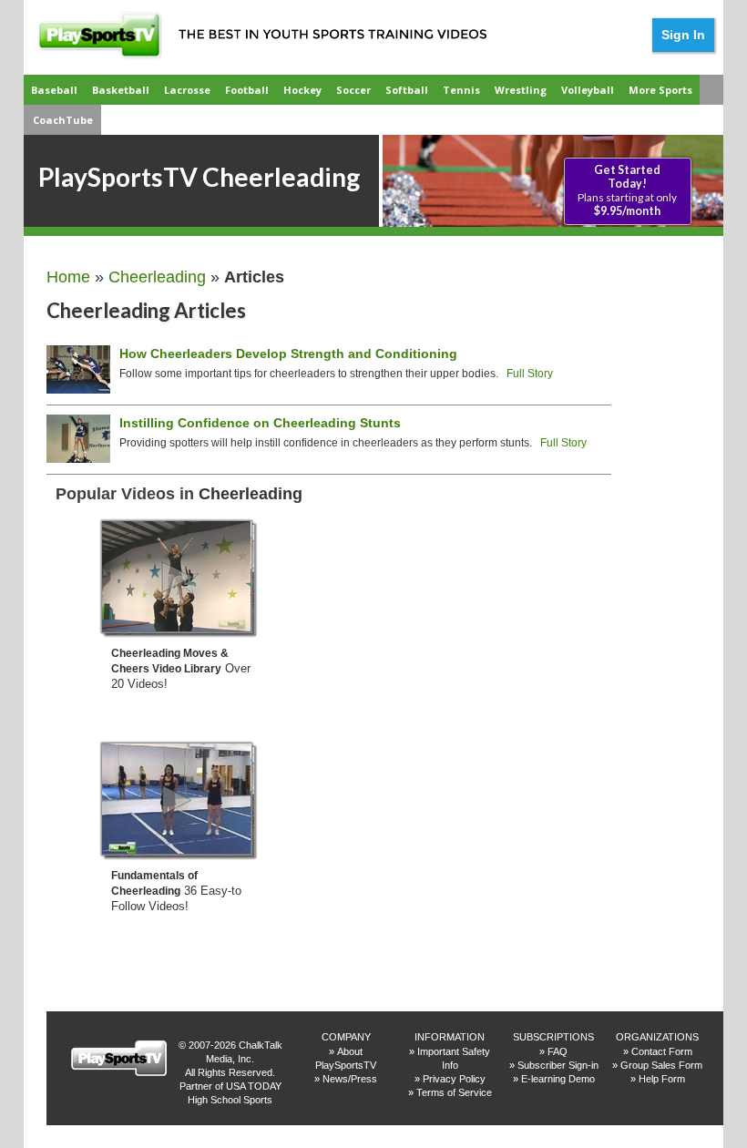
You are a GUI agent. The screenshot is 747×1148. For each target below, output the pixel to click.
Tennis (461, 90)
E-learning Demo (558, 1078)
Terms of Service (454, 1092)
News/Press (349, 1078)
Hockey (302, 90)
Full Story (530, 373)
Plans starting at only (627, 190)
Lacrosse (187, 90)
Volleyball (587, 90)
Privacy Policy (454, 1078)
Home (68, 277)
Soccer (353, 90)
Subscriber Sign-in (558, 1065)
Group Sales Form (661, 1065)
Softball (406, 90)
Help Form (662, 1078)
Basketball (120, 90)
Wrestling (521, 90)
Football (247, 90)
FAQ (557, 1051)
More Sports (660, 90)
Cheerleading (157, 277)
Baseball (54, 90)
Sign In (683, 34)
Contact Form (661, 1051)
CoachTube (63, 120)
